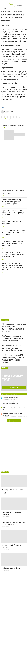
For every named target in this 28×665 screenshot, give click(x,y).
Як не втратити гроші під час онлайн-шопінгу (13, 192)
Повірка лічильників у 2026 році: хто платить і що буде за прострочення (13, 243)
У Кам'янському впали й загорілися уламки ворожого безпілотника (12, 348)
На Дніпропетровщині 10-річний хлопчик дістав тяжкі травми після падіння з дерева (14, 359)
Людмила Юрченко (8, 111)
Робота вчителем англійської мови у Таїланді (13, 523)
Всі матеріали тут (14, 387)
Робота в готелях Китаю (11, 568)
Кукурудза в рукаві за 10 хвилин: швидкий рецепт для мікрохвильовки (13, 254)
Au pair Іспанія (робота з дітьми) (11, 546)
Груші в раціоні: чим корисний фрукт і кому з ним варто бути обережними (13, 213)
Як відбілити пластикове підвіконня (11, 223)
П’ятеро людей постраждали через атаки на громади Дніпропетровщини (12, 202)
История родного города (12, 377)
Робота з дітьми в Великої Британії (12, 513)
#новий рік (3, 107)
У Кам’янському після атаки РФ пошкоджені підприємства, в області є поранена (14, 327)
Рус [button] (5, 8)
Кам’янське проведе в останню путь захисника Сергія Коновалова (12, 338)
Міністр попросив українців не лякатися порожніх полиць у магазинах (13, 232)
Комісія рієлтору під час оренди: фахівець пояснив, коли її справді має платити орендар (12, 266)
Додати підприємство (14, 421)
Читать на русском (5, 25)
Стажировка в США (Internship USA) (13, 491)
